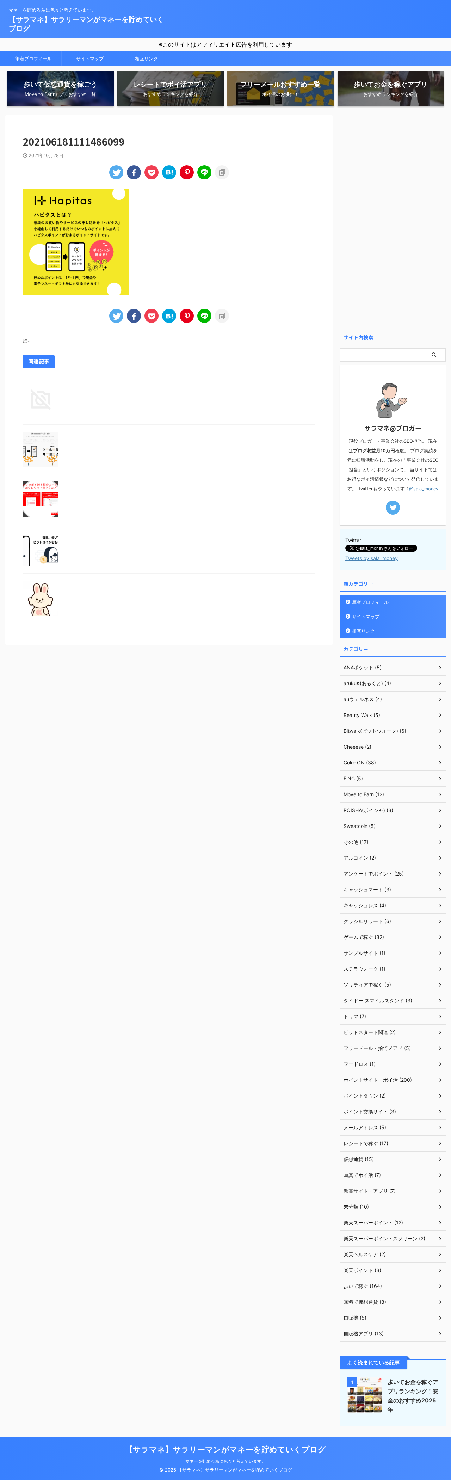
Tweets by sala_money (371, 558)
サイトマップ (90, 58)
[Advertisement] (393, 221)
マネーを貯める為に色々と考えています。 (225, 1461)
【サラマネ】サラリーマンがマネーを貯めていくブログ (225, 1449)
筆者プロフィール (33, 58)
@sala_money (423, 488)
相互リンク (146, 58)
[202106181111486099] (169, 172)
